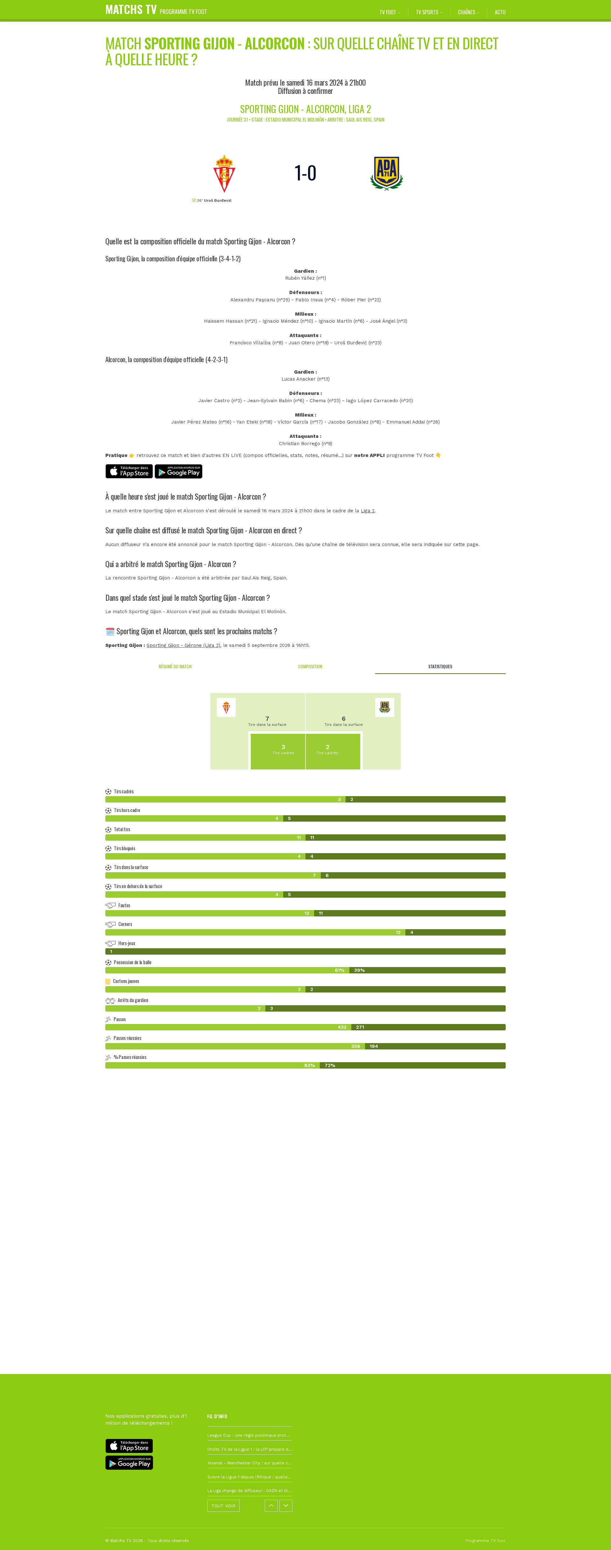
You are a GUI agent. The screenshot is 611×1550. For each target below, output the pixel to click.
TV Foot (388, 12)
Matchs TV (156, 8)
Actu (500, 12)
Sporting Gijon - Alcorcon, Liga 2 (305, 109)
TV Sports (427, 12)
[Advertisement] (305, 1189)
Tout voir (223, 1505)
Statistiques (440, 666)
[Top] (593, 1536)
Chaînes (466, 12)
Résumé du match (175, 666)
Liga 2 (368, 511)
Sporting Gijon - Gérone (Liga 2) (183, 645)
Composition (310, 666)
